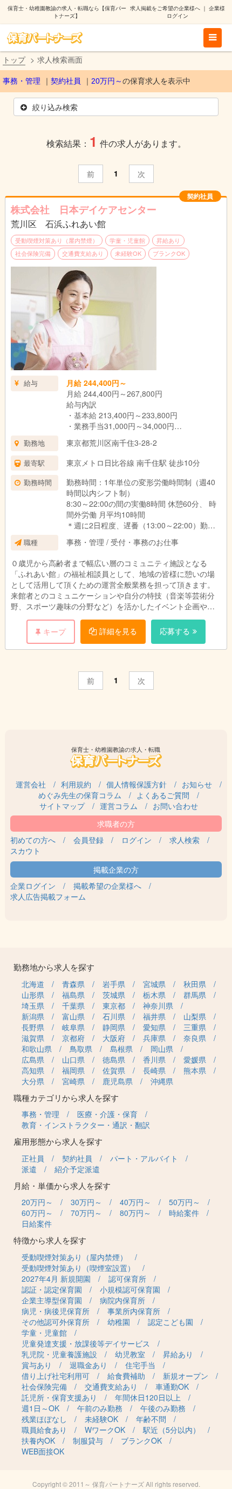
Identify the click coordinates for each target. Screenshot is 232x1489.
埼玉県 (33, 1005)
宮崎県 (73, 1081)
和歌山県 (37, 1048)
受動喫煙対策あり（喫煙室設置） (78, 1267)
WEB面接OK (43, 1451)
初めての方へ (33, 839)
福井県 (154, 1016)
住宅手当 (140, 1364)
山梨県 (194, 1016)
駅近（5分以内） (171, 1429)
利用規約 (76, 784)
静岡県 (114, 1027)
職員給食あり (44, 1429)
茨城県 (114, 994)
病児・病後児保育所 (56, 1311)
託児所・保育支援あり (59, 1397)
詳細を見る (118, 630)
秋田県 (194, 983)
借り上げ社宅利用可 (56, 1375)
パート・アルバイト (144, 1158)
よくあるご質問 (163, 795)
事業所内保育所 (133, 1311)
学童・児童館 (127, 240)
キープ (54, 631)
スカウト (25, 850)
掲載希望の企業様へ (107, 885)
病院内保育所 (122, 1300)
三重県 (194, 1027)
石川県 (114, 1016)
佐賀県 (114, 1070)
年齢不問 (151, 1418)
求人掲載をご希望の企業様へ (165, 8)
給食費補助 (126, 1375)
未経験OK (128, 253)
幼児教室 (130, 1354)
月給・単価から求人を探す (62, 1185)
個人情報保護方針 (136, 784)
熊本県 (194, 1070)
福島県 (73, 994)
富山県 (73, 1016)
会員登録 (88, 839)
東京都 (114, 1005)
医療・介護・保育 (107, 1114)
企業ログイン (33, 885)
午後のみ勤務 (163, 1408)
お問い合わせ (175, 805)
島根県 (121, 1048)
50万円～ (184, 1201)
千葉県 (73, 1005)
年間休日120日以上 (148, 1397)
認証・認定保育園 (52, 1289)
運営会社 (31, 784)
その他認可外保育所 (56, 1321)
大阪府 (114, 1037)
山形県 (33, 994)
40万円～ (135, 1201)
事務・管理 (21, 81)
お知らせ (197, 784)
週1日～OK (40, 1408)
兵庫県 (154, 1037)
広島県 (33, 1059)
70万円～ (86, 1212)
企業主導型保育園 (52, 1300)
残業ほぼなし (44, 1418)
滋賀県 (33, 1037)
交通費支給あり (83, 253)
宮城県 (154, 983)
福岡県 (73, 1070)
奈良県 (194, 1037)
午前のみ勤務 (99, 1408)
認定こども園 (170, 1321)
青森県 (73, 983)
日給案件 (37, 1223)
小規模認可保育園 (130, 1289)
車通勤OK (172, 1386)
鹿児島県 (118, 1081)
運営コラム (119, 805)
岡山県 (162, 1048)
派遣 (29, 1169)
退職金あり (88, 1364)
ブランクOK (169, 253)
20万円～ (106, 81)
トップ (14, 59)
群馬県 (194, 994)
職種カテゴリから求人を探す (66, 1097)
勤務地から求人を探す (53, 967)
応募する (175, 630)
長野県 (33, 1027)
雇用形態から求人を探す (58, 1141)
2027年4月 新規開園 (56, 1278)
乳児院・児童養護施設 (59, 1354)
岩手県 (114, 983)
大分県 (33, 1081)
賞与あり (37, 1364)
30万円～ (86, 1201)
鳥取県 (81, 1048)
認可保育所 (127, 1278)
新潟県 (33, 1016)
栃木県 (154, 994)
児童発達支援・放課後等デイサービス (86, 1343)
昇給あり (168, 240)
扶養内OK (38, 1440)
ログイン (136, 839)
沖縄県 (162, 1081)
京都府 (73, 1037)
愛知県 (154, 1027)
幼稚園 (118, 1321)
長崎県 (154, 1070)
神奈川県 (158, 1005)
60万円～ (37, 1212)
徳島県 (114, 1059)
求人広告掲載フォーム (48, 896)
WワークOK (105, 1429)
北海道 (33, 983)
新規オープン (185, 1375)
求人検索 (184, 839)
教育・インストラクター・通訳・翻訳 (86, 1124)
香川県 (154, 1059)
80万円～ (135, 1212)
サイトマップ (62, 805)
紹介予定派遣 (77, 1169)
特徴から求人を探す (49, 1240)
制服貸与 (88, 1440)
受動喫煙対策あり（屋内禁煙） (56, 240)
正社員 (33, 1158)
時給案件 (184, 1212)
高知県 (33, 1070)
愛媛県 (194, 1059)
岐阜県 (73, 1027)
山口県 (73, 1059)
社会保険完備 (33, 253)
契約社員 (66, 81)
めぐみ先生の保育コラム (79, 795)
